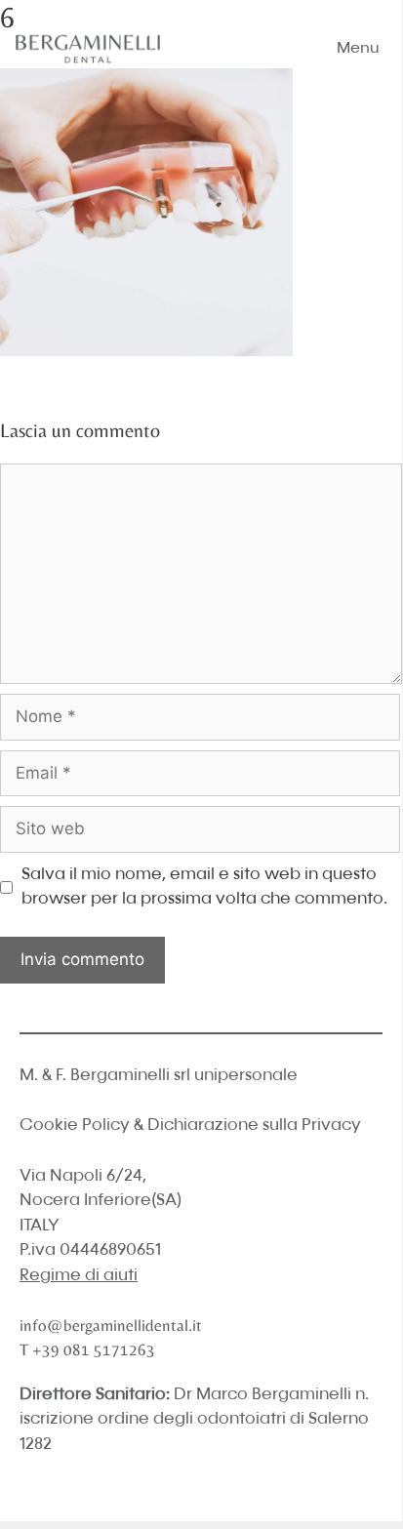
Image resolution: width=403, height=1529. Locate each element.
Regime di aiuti (79, 1275)
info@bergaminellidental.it (111, 1325)
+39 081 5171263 (93, 1349)
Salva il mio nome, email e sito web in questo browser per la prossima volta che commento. (204, 887)
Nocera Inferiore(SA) (100, 1200)
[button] (358, 48)
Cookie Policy (75, 1125)
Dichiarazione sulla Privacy (254, 1125)
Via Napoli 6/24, (83, 1176)
